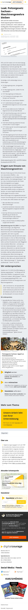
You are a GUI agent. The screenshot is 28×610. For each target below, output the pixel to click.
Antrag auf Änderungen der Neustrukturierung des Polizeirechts (13, 65)
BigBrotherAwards (17, 457)
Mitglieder (9, 425)
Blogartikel (4, 433)
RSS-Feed (6, 575)
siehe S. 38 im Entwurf (14, 276)
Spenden (17, 423)
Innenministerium (8, 332)
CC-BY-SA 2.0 (14, 351)
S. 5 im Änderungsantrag (8, 278)
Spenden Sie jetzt (6, 531)
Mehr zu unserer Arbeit (18, 463)
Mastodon (6, 572)
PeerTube (19, 572)
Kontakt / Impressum (7, 608)
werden (11, 372)
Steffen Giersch (7, 351)
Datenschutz (4, 605)
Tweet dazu (18, 150)
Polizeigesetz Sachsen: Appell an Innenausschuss (13, 355)
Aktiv (11, 382)
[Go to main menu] (25, 2)
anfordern (13, 391)
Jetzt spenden (17, 2)
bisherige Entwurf (17, 179)
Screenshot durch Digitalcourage (10, 56)
